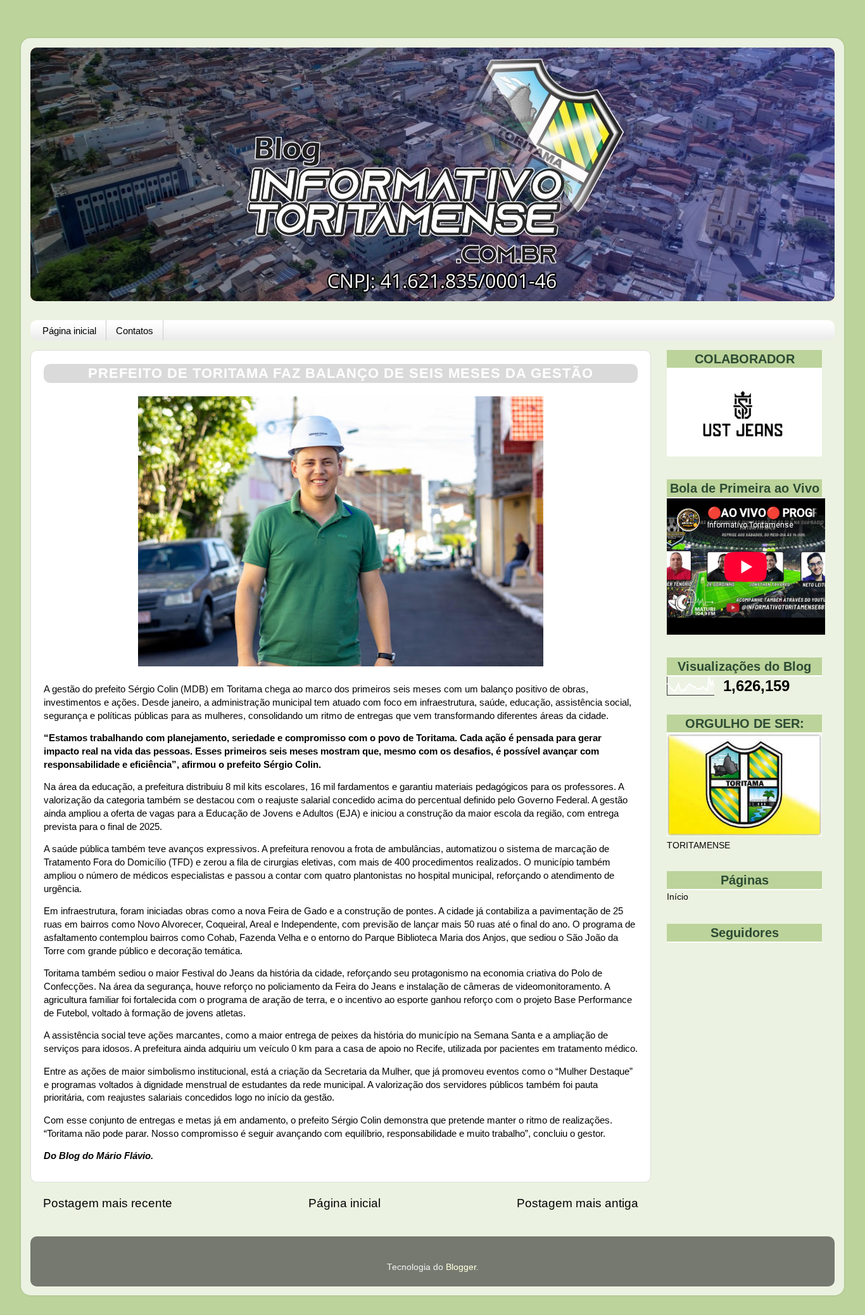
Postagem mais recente (107, 1203)
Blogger (461, 1267)
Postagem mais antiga (577, 1203)
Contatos (134, 330)
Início (677, 897)
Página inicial (69, 330)
